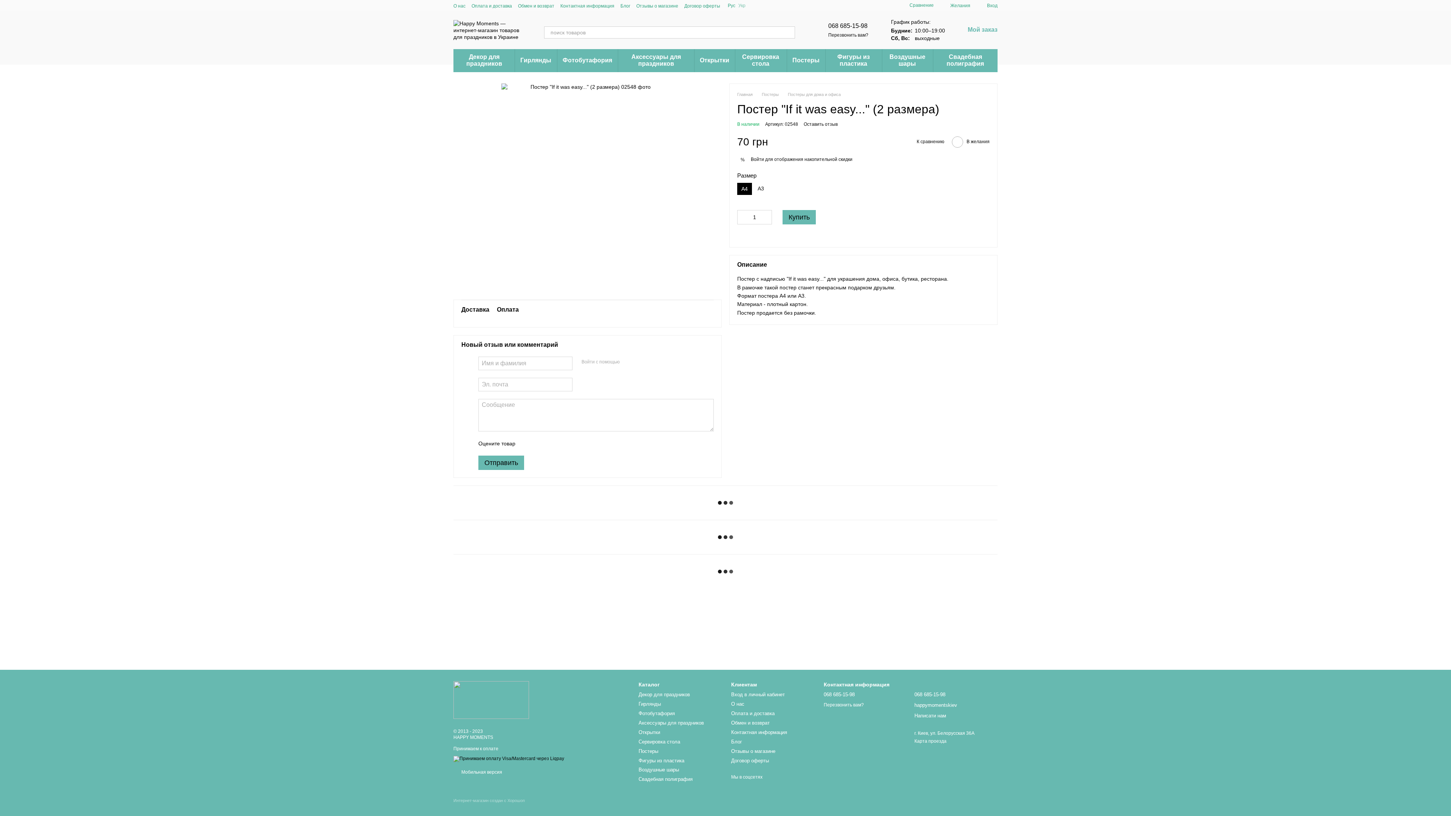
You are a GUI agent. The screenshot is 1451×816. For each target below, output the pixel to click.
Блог (625, 6)
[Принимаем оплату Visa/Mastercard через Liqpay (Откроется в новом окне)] (508, 758)
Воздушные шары (907, 60)
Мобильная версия (481, 772)
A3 (761, 188)
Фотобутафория (587, 60)
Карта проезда (930, 741)
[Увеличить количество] (766, 217)
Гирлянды (535, 60)
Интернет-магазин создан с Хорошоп (489, 800)
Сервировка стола (760, 60)
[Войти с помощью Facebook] (628, 362)
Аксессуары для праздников (656, 60)
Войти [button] (757, 159)
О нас (459, 6)
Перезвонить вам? (848, 35)
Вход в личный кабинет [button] (758, 694)
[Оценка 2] (540, 443)
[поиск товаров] (789, 32)
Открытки (714, 60)
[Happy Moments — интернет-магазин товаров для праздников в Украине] (491, 699)
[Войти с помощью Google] (640, 362)
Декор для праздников (484, 60)
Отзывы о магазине (657, 6)
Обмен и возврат (536, 6)
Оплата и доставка (492, 6)
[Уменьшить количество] (743, 217)
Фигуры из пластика (853, 60)
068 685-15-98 (848, 26)
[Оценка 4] (564, 443)
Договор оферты (702, 6)
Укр (742, 5)
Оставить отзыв (821, 124)
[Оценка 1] (528, 443)
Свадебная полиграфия (965, 60)
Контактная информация (587, 6)
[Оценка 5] (576, 443)
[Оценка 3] (552, 443)
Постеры (806, 60)
